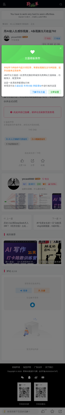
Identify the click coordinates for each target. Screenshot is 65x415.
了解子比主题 (38, 91)
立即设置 (54, 91)
